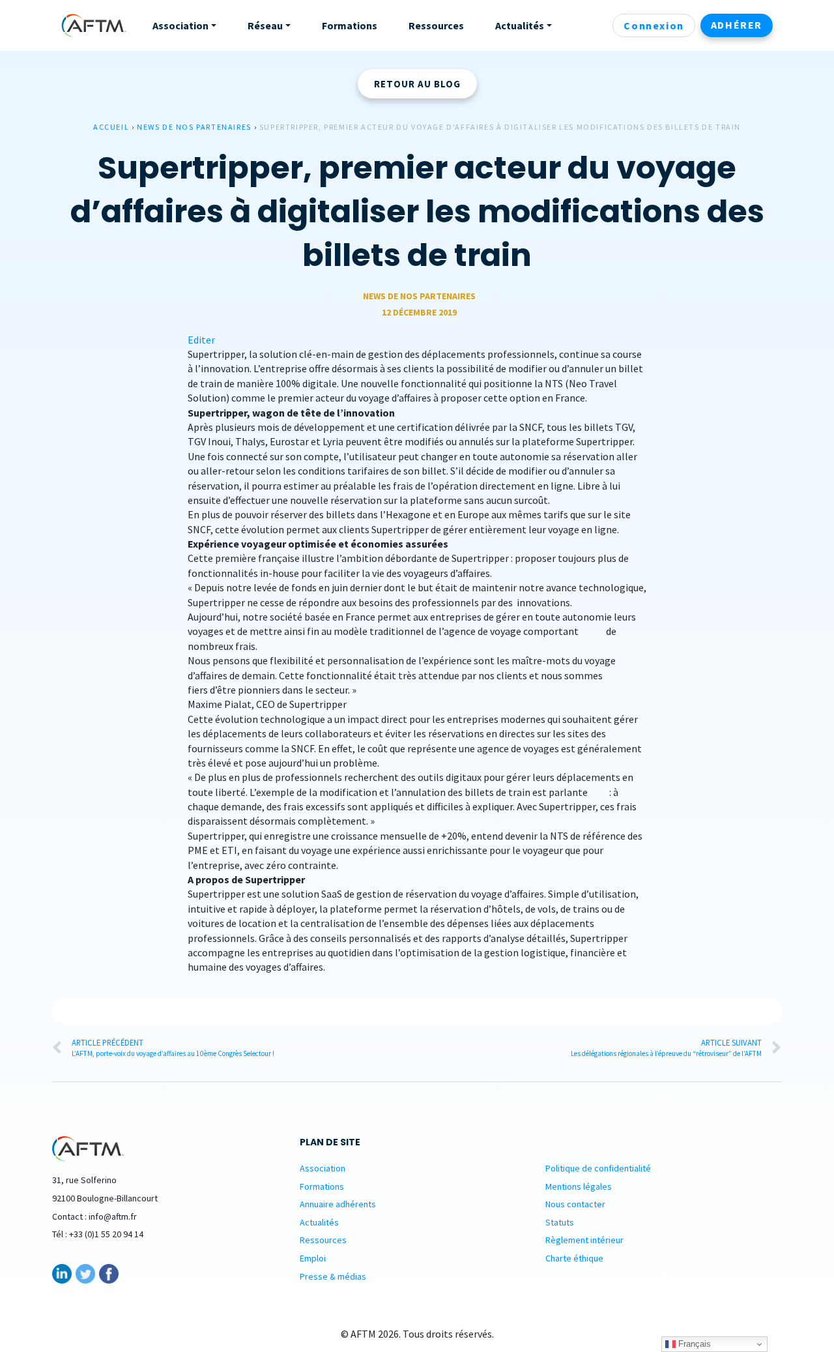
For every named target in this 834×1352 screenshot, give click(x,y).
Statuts (559, 1222)
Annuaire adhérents (338, 1204)
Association (322, 1168)
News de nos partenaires (194, 127)
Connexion (653, 25)
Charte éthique (574, 1258)
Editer (201, 339)
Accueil (111, 127)
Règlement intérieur (584, 1240)
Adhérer (736, 24)
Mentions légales (578, 1186)
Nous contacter (575, 1204)
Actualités (319, 1222)
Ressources (323, 1240)
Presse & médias (333, 1276)
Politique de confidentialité (598, 1168)
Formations (322, 1186)
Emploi (313, 1258)
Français (693, 1344)
